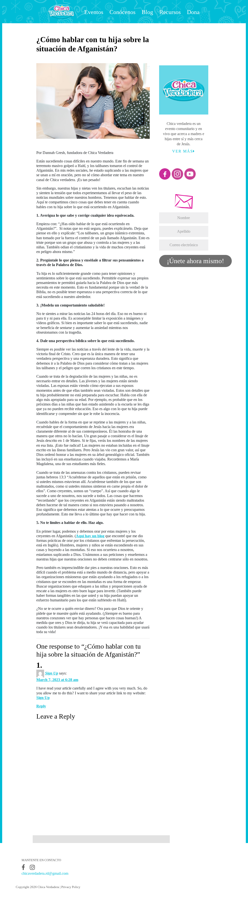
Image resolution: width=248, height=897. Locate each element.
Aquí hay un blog (90, 536)
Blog (147, 12)
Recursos (170, 12)
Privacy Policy (70, 887)
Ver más (182, 151)
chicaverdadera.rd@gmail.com (45, 873)
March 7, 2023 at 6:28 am (57, 680)
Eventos (93, 12)
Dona (193, 12)
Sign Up (51, 673)
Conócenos (122, 12)
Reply (41, 706)
